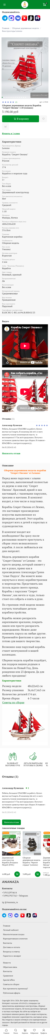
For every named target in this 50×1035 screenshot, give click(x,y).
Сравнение (8, 975)
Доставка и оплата (11, 947)
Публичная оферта (11, 993)
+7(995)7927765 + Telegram (15, 895)
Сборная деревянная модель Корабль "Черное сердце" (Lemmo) (31, 861)
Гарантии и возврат (12, 956)
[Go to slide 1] (2, 97)
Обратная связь (10, 967)
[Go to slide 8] (15, 97)
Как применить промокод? (15, 988)
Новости (7, 962)
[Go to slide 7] (13, 97)
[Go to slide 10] (19, 97)
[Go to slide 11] (21, 97)
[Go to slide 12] (23, 97)
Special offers (9, 980)
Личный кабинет (11, 930)
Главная (5, 28)
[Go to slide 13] (25, 97)
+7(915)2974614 (9, 892)
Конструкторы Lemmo (12, 31)
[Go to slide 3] (6, 97)
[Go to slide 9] (17, 97)
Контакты (7, 943)
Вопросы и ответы (11, 951)
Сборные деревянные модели (25, 28)
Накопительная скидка (13, 934)
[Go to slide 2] (4, 97)
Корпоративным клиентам (15, 938)
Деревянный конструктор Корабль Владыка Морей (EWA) (10, 861)
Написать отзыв (11, 822)
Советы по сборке (13, 702)
